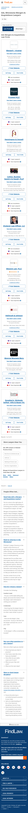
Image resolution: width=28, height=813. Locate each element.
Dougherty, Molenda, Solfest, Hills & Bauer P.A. (14, 401)
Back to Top (15, 724)
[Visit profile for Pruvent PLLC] (14, 91)
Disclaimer (16, 807)
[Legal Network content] (25, 798)
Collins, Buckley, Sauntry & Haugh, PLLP (14, 178)
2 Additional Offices (14, 282)
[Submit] (25, 758)
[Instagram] (18, 767)
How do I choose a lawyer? (13, 587)
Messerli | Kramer (14, 50)
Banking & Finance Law (11, 461)
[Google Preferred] (2, 772)
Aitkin (9, 475)
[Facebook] (2, 767)
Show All (3, 486)
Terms (3, 807)
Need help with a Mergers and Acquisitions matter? (13, 498)
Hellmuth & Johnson (14, 315)
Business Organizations (11, 466)
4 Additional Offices (14, 327)
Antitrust (7, 457)
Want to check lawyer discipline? (11, 673)
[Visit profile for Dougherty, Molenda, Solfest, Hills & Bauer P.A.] (14, 394)
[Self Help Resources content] (25, 788)
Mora (4, 475)
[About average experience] (20, 82)
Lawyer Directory (5, 7)
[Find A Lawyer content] (25, 783)
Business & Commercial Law (12, 453)
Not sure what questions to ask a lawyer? (13, 642)
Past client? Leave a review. (14, 53)
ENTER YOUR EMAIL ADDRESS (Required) (12, 754)
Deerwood (15, 475)
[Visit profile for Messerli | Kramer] (14, 45)
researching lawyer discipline (12, 690)
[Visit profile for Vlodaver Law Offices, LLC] (14, 220)
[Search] (25, 2)
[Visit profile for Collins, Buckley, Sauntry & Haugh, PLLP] (14, 171)
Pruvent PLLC (14, 97)
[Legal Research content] (25, 793)
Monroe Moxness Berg (14, 358)
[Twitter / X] (13, 767)
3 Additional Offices (14, 64)
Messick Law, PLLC (14, 268)
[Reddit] (24, 767)
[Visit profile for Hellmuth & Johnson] (14, 310)
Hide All (10, 486)
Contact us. (19, 744)
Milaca (11, 477)
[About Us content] (25, 778)
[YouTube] (8, 767)
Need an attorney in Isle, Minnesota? (12, 541)
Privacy (9, 807)
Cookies (5, 808)
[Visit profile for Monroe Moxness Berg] (14, 352)
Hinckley (5, 477)
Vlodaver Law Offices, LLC (14, 226)
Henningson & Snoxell (14, 139)
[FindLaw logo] (9, 2)
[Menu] (2, 2)
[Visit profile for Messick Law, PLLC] (14, 263)
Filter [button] (4, 19)
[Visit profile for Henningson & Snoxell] (14, 133)
